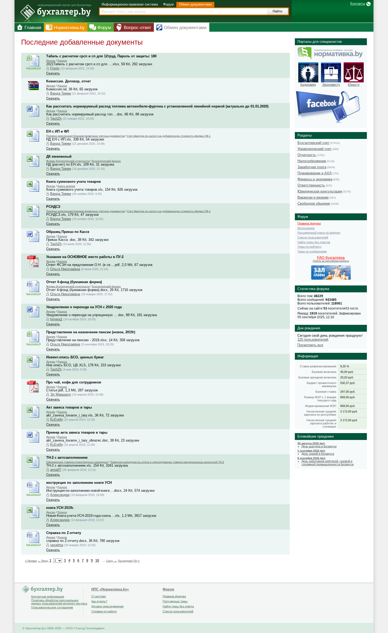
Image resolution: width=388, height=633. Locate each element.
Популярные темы (175, 601)
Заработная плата (311, 167)
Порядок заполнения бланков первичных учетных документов (85, 135)
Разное (62, 60)
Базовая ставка (325, 391)
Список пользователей (312, 237)
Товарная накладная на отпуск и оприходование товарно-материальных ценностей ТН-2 (167, 462)
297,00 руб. (347, 391)
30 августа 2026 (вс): (311, 443)
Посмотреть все (310, 345)
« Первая (31, 560)
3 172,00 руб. (349, 411)
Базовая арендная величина (317, 377)
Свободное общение (313, 203)
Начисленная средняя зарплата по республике (320, 413)
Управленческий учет (314, 149)
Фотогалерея (306, 228)
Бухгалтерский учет (313, 143)
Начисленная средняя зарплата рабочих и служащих (321, 423)
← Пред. (43, 560)
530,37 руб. (347, 383)
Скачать (53, 73)
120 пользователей (312, 339)
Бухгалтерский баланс (106, 161)
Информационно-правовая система (130, 4)
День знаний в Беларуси (317, 453)
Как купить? (99, 601)
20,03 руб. (347, 377)
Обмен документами (195, 4)
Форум (168, 4)
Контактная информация (47, 596)
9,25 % (344, 366)
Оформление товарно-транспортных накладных (77, 462)
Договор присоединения (107, 606)
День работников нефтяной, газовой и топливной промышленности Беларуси (327, 462)
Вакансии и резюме (313, 197)
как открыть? (33, 68)
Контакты (357, 4)
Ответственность (311, 185)
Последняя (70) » (129, 560)
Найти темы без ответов (313, 242)
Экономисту (331, 85)
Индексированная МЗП (320, 405)
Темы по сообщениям (312, 251)
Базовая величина (324, 371)
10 (97, 560)
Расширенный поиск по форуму (318, 232)
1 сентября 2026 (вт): (311, 450)
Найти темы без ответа (178, 606)
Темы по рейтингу (309, 246)
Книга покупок (66, 186)
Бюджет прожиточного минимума (321, 384)
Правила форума (309, 223)
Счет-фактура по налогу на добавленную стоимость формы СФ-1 (169, 135)
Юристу (353, 85)
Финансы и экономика (314, 179)
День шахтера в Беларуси (319, 446)
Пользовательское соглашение (52, 607)
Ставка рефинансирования (318, 366)
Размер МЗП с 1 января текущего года (320, 399)
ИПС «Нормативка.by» (110, 589)
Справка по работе (104, 611)
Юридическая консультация (319, 191)
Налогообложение (311, 161)
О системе (98, 596)
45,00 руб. (347, 371)
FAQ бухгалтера (331, 257)
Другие (50, 60)
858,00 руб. (347, 397)
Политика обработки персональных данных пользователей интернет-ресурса (59, 602)
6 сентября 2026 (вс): (311, 458)
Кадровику (308, 85)
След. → (111, 560)
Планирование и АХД (314, 173)
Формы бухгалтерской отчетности (68, 161)
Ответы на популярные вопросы (331, 261)
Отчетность (306, 155)
